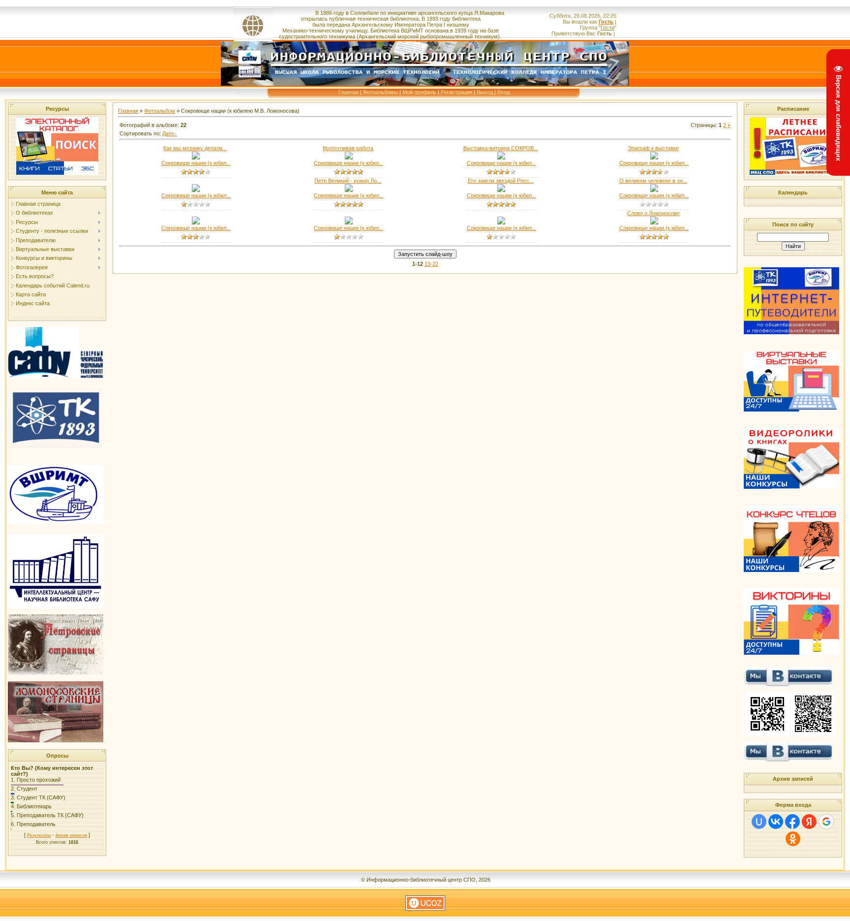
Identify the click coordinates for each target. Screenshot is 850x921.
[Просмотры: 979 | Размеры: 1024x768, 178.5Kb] (196, 222)
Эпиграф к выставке (653, 148)
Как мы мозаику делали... (195, 148)
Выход (485, 92)
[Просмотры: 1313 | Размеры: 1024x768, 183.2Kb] (501, 157)
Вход (503, 92)
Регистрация (456, 92)
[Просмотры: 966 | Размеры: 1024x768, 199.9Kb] (349, 222)
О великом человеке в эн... (653, 181)
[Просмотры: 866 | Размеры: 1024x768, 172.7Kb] (501, 222)
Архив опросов (71, 835)
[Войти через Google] (826, 821)
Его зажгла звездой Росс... (501, 181)
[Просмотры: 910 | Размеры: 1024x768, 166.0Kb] (196, 190)
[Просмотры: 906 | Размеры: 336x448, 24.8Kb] (349, 157)
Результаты (39, 835)
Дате (168, 133)
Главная (348, 92)
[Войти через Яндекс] (809, 821)
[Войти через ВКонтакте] (775, 821)
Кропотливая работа (348, 148)
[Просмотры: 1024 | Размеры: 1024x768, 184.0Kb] (654, 190)
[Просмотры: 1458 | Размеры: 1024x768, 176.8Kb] (349, 190)
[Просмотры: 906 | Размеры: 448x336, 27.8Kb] (196, 157)
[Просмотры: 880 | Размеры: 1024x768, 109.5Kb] (654, 222)
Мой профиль (419, 92)
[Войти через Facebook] (792, 821)
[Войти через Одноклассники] (793, 838)
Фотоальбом (159, 111)
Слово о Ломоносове (653, 213)
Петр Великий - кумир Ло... (347, 181)
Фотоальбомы (380, 92)
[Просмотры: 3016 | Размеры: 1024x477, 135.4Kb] (654, 157)
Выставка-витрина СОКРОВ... (500, 148)
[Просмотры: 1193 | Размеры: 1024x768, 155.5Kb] (501, 190)
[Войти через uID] (759, 821)
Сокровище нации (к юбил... (196, 163)
